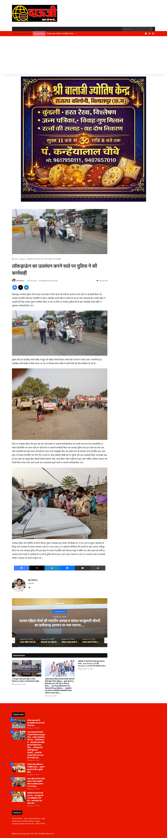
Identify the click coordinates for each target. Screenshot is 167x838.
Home (15, 259)
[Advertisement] (83, 56)
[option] (59, 622)
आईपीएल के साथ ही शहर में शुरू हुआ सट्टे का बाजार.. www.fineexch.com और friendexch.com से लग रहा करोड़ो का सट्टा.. (92, 663)
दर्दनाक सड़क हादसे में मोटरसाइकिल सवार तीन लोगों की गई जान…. (35, 722)
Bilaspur (23, 259)
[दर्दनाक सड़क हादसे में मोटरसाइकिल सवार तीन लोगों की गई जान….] (18, 723)
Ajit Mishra (20, 281)
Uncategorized (59, 611)
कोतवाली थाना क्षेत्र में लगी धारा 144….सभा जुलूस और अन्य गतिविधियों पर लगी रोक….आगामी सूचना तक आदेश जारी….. (35, 798)
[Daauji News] (34, 13)
